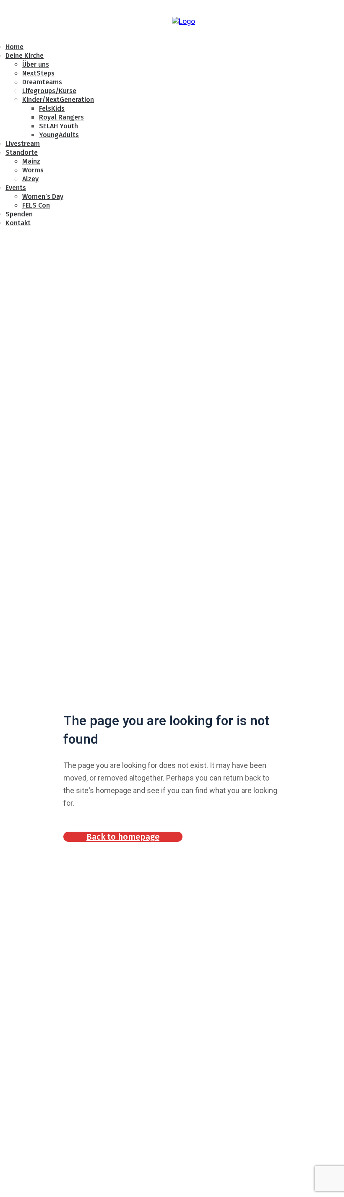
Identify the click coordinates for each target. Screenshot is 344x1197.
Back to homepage (122, 837)
